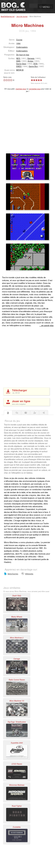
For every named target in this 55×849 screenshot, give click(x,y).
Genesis (30, 58)
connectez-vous (35, 89)
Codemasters (22, 47)
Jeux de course (22, 16)
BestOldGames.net (7, 16)
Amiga (30, 61)
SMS (18, 61)
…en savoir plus (46, 325)
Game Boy (33, 66)
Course (19, 39)
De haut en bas (22, 54)
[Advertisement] (27, 124)
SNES (18, 66)
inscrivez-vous (21, 89)
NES (18, 58)
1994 (18, 43)
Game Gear (21, 63)
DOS (35, 63)
